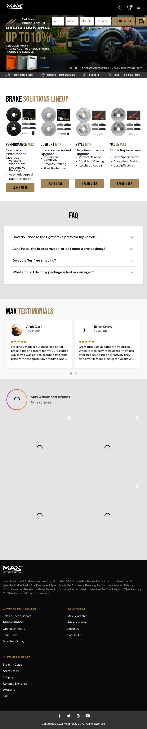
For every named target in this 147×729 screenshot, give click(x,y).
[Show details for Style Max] (90, 122)
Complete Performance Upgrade (16, 153)
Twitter (68, 715)
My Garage (141, 21)
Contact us (74, 635)
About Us (73, 628)
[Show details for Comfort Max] (56, 122)
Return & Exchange (15, 683)
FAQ (5, 696)
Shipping (8, 677)
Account (120, 8)
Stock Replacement (125, 150)
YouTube (78, 715)
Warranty (9, 690)
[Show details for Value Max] (125, 122)
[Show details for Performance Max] (21, 122)
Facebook (59, 715)
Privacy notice (76, 622)
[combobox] (58, 21)
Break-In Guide (12, 664)
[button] (142, 42)
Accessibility (11, 671)
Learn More (20, 188)
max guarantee (77, 616)
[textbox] (57, 21)
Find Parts (123, 21)
